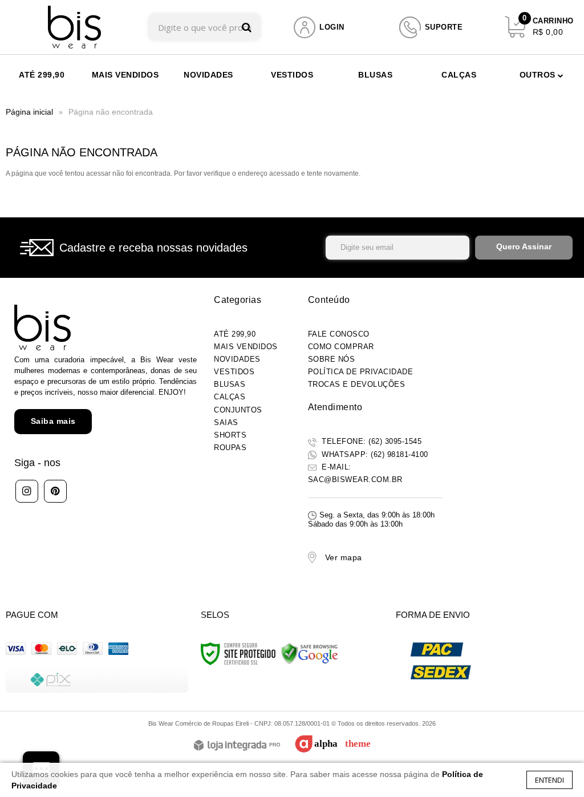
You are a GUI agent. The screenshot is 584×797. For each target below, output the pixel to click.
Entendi (549, 780)
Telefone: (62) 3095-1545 (370, 441)
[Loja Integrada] (237, 746)
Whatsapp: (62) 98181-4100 (373, 454)
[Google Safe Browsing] (309, 653)
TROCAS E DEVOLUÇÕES (356, 384)
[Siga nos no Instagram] (26, 491)
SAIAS (226, 422)
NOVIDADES (237, 359)
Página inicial (29, 111)
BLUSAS (229, 384)
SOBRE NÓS (331, 359)
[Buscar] (246, 27)
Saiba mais (53, 421)
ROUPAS (230, 447)
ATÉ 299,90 (235, 334)
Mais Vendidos (246, 346)
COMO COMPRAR (341, 346)
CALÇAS (229, 397)
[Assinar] (524, 248)
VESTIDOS (234, 371)
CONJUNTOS (238, 410)
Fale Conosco (339, 334)
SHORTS (230, 435)
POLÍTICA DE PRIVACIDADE (360, 371)
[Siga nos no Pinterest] (55, 491)
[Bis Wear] (74, 27)
